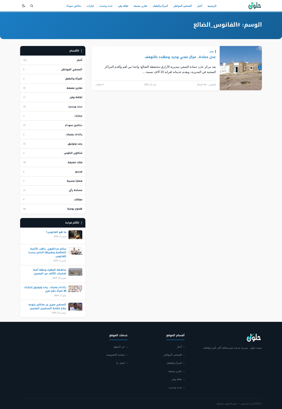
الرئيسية (212, 5)
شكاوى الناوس (73, 153)
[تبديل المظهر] (23, 5)
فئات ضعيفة (75, 162)
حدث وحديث (106, 5)
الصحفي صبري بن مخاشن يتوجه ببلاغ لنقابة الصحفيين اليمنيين (47, 306)
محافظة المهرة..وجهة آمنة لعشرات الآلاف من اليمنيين (49, 271)
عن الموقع (119, 346)
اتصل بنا (120, 362)
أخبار (199, 5)
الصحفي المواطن (182, 5)
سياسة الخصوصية (115, 354)
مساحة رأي (75, 190)
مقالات (78, 200)
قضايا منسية (74, 181)
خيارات (90, 5)
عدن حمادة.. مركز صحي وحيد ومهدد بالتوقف (179, 57)
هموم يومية (74, 209)
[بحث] (31, 5)
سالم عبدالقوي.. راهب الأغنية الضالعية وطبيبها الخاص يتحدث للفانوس (47, 252)
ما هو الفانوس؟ (56, 232)
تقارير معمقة (140, 5)
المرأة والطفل (160, 5)
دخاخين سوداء (73, 5)
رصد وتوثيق (75, 144)
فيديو (212, 51)
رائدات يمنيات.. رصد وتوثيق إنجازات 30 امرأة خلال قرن (45, 289)
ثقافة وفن (123, 5)
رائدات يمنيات (74, 134)
